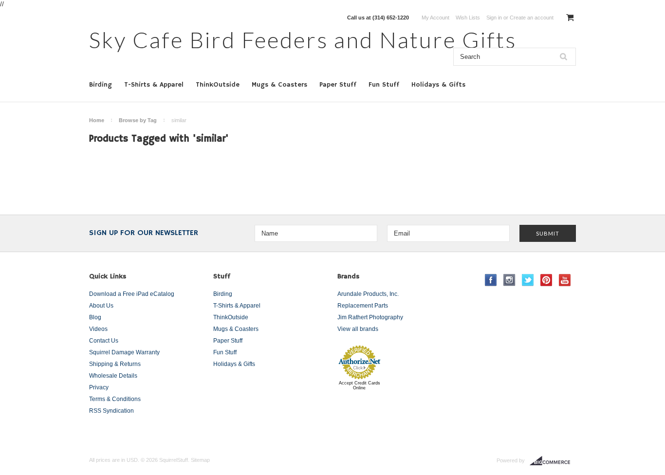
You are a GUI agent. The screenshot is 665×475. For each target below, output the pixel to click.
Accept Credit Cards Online (359, 385)
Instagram (509, 280)
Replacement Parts (362, 305)
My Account (435, 17)
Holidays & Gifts (438, 84)
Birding (100, 84)
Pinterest (546, 280)
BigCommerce (553, 461)
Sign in (494, 17)
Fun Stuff (384, 84)
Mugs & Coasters (279, 84)
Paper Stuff (337, 84)
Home (96, 120)
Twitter (528, 280)
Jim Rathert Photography (370, 317)
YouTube (565, 280)
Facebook (491, 280)
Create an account (532, 17)
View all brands (357, 329)
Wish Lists (468, 17)
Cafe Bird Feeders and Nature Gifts (303, 39)
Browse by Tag (138, 120)
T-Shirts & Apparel (154, 84)
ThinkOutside (218, 84)
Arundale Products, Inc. (368, 294)
